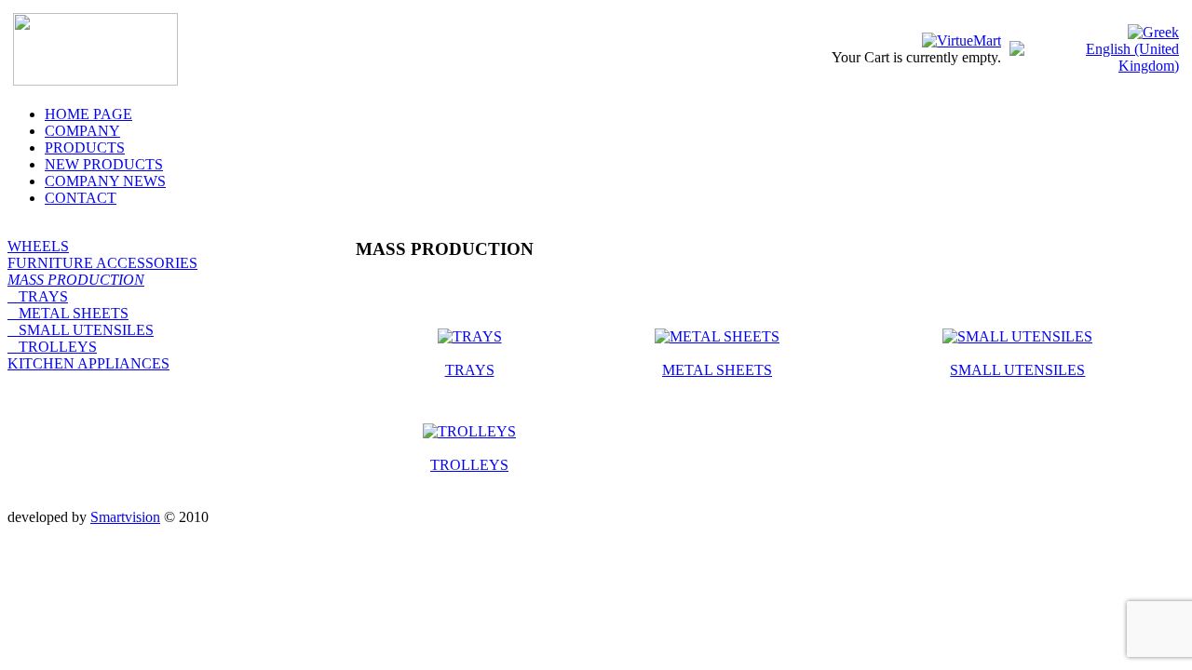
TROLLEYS (52, 347)
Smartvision (125, 517)
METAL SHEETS (68, 313)
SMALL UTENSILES (80, 330)
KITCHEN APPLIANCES (88, 363)
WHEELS (38, 246)
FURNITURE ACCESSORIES (102, 263)
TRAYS (37, 296)
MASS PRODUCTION (75, 280)
